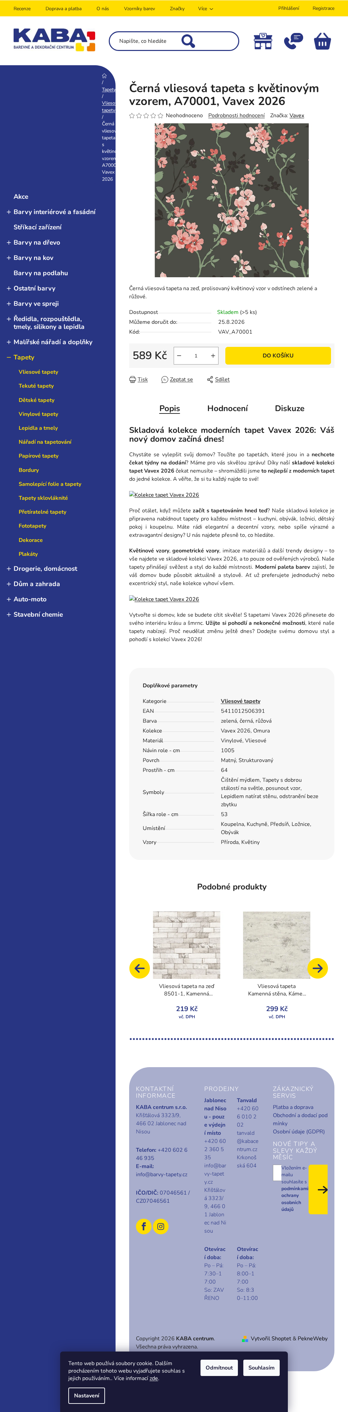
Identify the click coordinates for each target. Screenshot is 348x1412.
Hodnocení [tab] (227, 408)
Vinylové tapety (38, 414)
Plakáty (28, 554)
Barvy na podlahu (41, 273)
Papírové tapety (38, 456)
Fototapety (32, 526)
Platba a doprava (293, 1107)
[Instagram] (161, 1226)
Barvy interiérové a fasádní (54, 212)
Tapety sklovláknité (43, 498)
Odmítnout (219, 1368)
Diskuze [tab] (289, 408)
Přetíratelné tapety (42, 512)
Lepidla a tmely (38, 428)
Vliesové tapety (38, 372)
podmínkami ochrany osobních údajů (295, 1199)
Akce (21, 196)
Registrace (323, 8)
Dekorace (31, 540)
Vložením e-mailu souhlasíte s (295, 1189)
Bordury (29, 470)
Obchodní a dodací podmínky (300, 1119)
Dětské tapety (36, 400)
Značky (177, 8)
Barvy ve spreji (36, 303)
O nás (103, 8)
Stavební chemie (38, 614)
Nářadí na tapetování (45, 442)
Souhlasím (261, 1368)
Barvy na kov (33, 257)
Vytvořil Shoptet (271, 1338)
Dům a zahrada (37, 584)
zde (154, 1378)
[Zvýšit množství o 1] (213, 355)
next (320, 971)
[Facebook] (144, 1226)
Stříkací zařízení (38, 227)
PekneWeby (313, 1338)
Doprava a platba (64, 8)
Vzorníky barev (139, 8)
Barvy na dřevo (37, 242)
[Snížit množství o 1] (179, 355)
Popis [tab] (169, 408)
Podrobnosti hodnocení (236, 115)
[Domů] (104, 75)
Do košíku (278, 355)
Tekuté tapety (36, 386)
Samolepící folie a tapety (50, 484)
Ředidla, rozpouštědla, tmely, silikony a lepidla (49, 323)
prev (142, 971)
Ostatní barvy (34, 288)
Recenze (22, 8)
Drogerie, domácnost (45, 568)
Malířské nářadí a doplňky (53, 342)
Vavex (297, 115)
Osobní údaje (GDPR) (299, 1131)
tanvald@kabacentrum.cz (247, 1141)
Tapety (24, 357)
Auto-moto (30, 599)
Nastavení (86, 1395)
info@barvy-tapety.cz (161, 1174)
